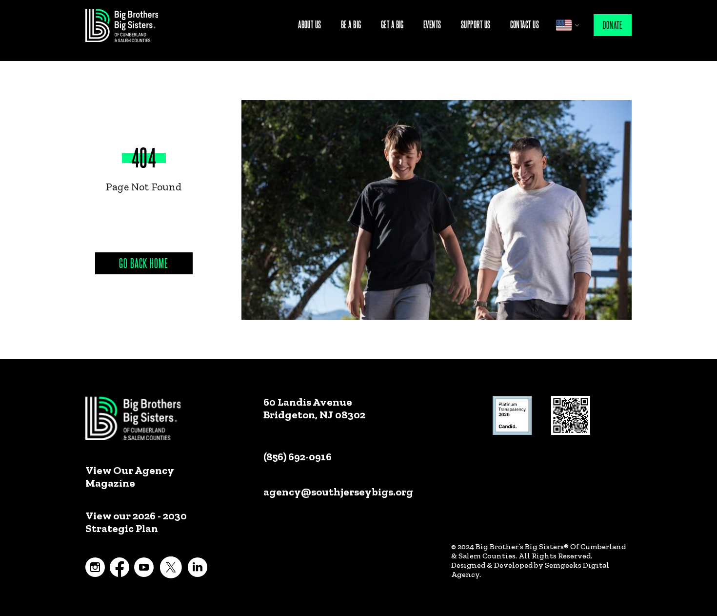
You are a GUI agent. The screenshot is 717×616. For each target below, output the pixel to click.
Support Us (476, 24)
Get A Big (392, 24)
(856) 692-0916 (297, 456)
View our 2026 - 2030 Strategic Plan (136, 522)
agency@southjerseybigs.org (338, 491)
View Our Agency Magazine (129, 477)
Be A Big (351, 24)
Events (432, 24)
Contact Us (524, 24)
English (564, 25)
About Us (309, 24)
